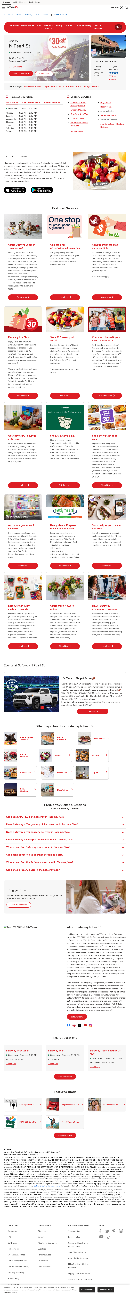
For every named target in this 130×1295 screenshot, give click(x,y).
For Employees (44, 1255)
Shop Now (44, 73)
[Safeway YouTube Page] (101, 1238)
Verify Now (111, 297)
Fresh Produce (27, 756)
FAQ (9, 1237)
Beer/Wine (64, 790)
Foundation (43, 1261)
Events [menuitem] (95, 86)
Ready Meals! (106, 106)
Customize (60, 1290)
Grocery (6, 2)
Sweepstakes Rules (16, 1255)
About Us (42, 1231)
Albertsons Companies (48, 1243)
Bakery (99, 756)
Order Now (27, 297)
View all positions (21, 904)
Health (14, 2)
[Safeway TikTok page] (108, 1238)
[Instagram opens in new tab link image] (121, 1232)
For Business (34, 2)
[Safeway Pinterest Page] (114, 1232)
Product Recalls (45, 1266)
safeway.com (79, 1016)
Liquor (99, 773)
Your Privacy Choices (77, 1252)
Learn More (69, 297)
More (118, 27)
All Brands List (14, 1284)
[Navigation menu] (3, 7)
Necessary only (87, 1290)
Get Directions (15, 66)
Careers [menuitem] (70, 86)
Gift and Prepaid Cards (17, 1261)
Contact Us (12, 1231)
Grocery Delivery (78, 110)
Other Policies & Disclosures (80, 1279)
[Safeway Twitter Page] (107, 1232)
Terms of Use (74, 1231)
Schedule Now (110, 395)
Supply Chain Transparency (80, 1273)
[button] (117, 7)
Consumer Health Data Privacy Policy (78, 1245)
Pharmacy (23, 2)
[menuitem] (14, 27)
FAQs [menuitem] (61, 86)
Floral (62, 756)
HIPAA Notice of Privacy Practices (79, 1266)
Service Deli (27, 773)
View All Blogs (67, 1135)
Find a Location (67, 1076)
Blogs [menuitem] (87, 86)
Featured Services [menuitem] (33, 86)
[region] (65, 1290)
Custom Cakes (77, 118)
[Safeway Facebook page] (101, 1232)
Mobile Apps (13, 1249)
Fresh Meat (101, 739)
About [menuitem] (79, 86)
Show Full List (77, 131)
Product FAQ (13, 1278)
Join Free (70, 395)
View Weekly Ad (21, 73)
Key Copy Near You (79, 114)
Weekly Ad (11, 1063)
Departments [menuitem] (50, 86)
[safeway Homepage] (12, 7)
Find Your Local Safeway (18, 1266)
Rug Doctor (105, 102)
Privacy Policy (74, 1237)
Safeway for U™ (108, 115)
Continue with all (105, 1290)
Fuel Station (27, 790)
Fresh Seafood (64, 739)
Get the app (69, 485)
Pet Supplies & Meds (27, 739)
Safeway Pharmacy (16, 1272)
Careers (41, 1237)
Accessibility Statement (78, 1258)
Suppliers (42, 1249)
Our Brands (12, 1243)
